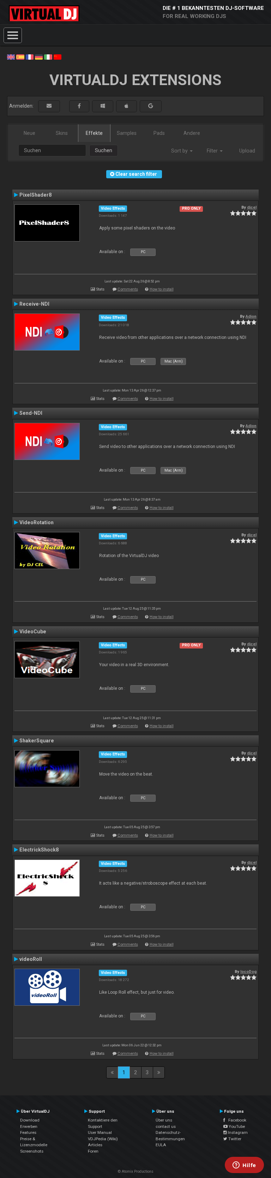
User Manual (100, 1132)
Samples (127, 133)
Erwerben (28, 1126)
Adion (251, 316)
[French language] (30, 56)
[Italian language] (48, 56)
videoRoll (30, 959)
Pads (159, 133)
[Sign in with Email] (49, 106)
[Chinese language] (57, 56)
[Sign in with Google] (151, 106)
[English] (11, 56)
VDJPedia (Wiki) (103, 1138)
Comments (128, 289)
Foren (93, 1151)
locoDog (248, 971)
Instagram (237, 1132)
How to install (162, 289)
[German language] (39, 56)
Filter (213, 151)
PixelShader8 (35, 195)
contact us (166, 1126)
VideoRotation (36, 522)
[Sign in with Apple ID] (126, 106)
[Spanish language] (20, 56)
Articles (95, 1144)
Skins (62, 133)
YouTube (236, 1126)
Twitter (234, 1138)
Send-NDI (30, 413)
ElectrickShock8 (39, 850)
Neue (29, 133)
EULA (161, 1144)
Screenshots (31, 1151)
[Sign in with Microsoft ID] (102, 106)
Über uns (164, 1120)
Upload (247, 151)
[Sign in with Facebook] (79, 106)
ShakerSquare (36, 740)
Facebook (235, 1120)
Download (30, 1120)
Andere (191, 133)
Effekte (94, 133)
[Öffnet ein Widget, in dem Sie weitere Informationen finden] (244, 1165)
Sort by (180, 151)
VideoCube (32, 631)
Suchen (103, 150)
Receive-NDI (34, 304)
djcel (252, 207)
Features (28, 1132)
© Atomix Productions (135, 1171)
